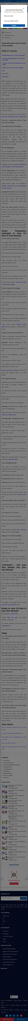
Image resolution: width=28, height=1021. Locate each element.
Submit (14, 25)
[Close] (24, 8)
